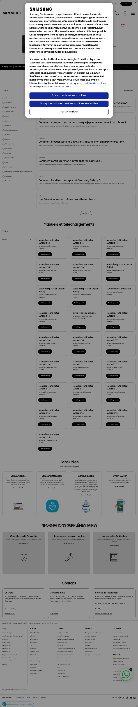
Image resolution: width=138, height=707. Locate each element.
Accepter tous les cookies (69, 95)
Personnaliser (69, 111)
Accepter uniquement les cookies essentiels (69, 103)
